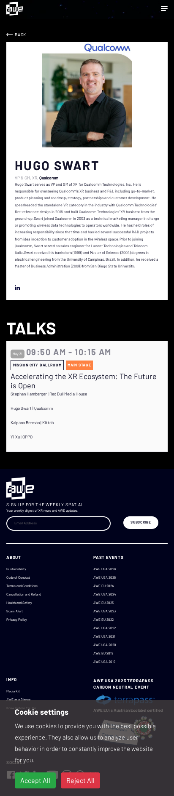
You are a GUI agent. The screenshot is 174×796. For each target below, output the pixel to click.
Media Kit (13, 691)
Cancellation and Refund (23, 594)
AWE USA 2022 (104, 628)
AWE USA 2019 (104, 662)
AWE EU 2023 (103, 603)
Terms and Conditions (22, 586)
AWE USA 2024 (104, 594)
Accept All (35, 780)
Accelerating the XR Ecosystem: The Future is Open (84, 381)
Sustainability (16, 569)
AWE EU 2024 (103, 586)
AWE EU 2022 (103, 619)
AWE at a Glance (18, 699)
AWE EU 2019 (103, 653)
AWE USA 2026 (104, 569)
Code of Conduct (18, 577)
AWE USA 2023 (104, 611)
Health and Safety (19, 603)
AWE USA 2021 (104, 636)
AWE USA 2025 (104, 577)
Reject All (80, 780)
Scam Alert (14, 611)
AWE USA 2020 (104, 645)
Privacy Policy (16, 619)
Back (20, 34)
